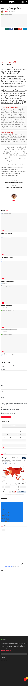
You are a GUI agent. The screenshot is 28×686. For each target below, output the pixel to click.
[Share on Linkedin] (25, 29)
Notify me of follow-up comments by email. (10, 409)
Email (2, 391)
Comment (3, 369)
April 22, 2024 (13, 11)
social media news (16, 173)
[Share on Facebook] (11, 29)
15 (20, 437)
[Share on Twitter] (16, 29)
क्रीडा (3, 230)
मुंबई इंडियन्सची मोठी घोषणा (6, 233)
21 (17, 440)
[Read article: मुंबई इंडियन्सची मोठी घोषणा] (14, 222)
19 (10, 440)
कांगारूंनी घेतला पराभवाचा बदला (7, 354)
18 (7, 440)
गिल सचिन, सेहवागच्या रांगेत (6, 305)
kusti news (20, 167)
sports (9, 175)
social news (4, 175)
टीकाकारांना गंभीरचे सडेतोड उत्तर (7, 281)
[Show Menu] (1, 2)
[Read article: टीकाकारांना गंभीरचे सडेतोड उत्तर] (14, 270)
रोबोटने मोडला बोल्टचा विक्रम (7, 257)
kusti (15, 167)
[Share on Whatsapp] (7, 29)
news (12, 171)
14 (17, 437)
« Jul (3, 447)
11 (7, 437)
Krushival (7, 11)
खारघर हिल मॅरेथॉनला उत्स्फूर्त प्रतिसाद (9, 330)
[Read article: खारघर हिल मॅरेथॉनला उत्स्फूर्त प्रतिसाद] (14, 319)
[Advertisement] (14, 45)
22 (20, 440)
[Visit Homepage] (12, 2)
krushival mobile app (8, 167)
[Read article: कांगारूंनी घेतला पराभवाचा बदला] (14, 343)
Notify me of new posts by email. (8, 413)
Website (2, 397)
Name (2, 385)
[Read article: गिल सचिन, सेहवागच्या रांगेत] (14, 294)
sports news (15, 175)
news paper (23, 171)
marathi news (4, 169)
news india (17, 171)
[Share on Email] (20, 29)
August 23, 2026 (4, 259)
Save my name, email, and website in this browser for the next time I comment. (14, 404)
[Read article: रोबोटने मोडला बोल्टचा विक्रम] (14, 246)
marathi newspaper (6, 171)
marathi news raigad (13, 169)
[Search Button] (26, 2)
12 (10, 437)
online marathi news (6, 173)
